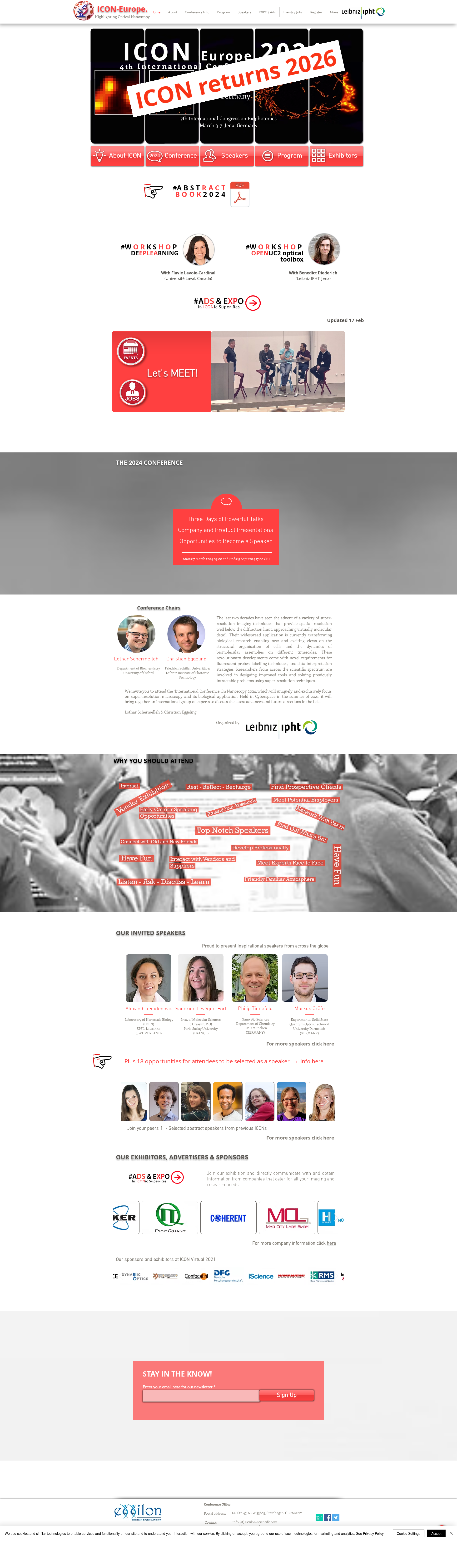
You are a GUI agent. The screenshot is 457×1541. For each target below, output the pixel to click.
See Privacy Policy (370, 1533)
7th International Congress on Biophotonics (228, 118)
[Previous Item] (129, 1101)
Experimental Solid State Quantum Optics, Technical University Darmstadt (309, 1024)
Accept (436, 1533)
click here (323, 1044)
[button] (172, 12)
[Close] (451, 1533)
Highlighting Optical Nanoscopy (122, 16)
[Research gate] (319, 1517)
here (331, 1243)
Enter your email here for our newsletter (178, 1387)
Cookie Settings (408, 1533)
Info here (311, 1061)
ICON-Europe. (122, 9)
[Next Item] (326, 1101)
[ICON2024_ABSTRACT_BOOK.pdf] (240, 195)
